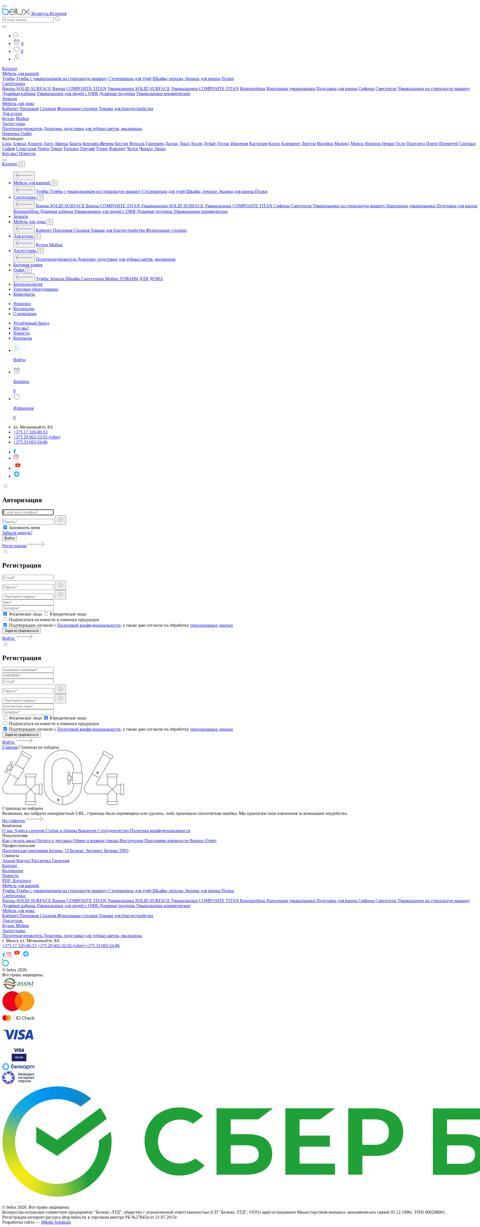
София (8, 148)
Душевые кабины (19, 93)
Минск (357, 143)
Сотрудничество (114, 830)
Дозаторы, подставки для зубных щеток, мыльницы (93, 128)
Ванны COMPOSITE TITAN (79, 88)
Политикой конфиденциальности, (89, 625)
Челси (132, 148)
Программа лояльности (167, 840)
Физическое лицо (25, 614)
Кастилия (258, 143)
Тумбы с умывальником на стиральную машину (61, 78)
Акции (9, 860)
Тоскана (71, 148)
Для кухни (12, 113)
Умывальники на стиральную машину (434, 88)
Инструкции (131, 840)
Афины (61, 143)
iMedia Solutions (56, 1222)
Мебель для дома (18, 103)
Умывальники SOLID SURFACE (139, 88)
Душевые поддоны (117, 93)
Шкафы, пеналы (167, 78)
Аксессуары (13, 123)
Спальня (48, 108)
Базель (75, 143)
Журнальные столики (77, 108)
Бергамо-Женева (98, 143)
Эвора (160, 148)
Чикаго (146, 148)
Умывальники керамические (163, 93)
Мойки (22, 118)
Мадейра (325, 143)
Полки (227, 78)
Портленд (415, 143)
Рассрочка (41, 860)
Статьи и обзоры (61, 830)
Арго (48, 143)
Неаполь (373, 143)
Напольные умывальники (290, 88)
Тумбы (8, 78)
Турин (102, 148)
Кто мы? (10, 153)
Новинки (11, 133)
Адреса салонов (29, 830)
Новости (27, 153)
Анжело (34, 143)
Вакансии (88, 830)
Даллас (171, 143)
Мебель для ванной (20, 73)
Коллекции (12, 870)
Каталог (10, 68)
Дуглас (223, 143)
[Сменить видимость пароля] (60, 520)
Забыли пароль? (17, 532)
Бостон (121, 143)
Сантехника (13, 83)
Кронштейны (252, 88)
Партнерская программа (25, 850)
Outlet (26, 133)
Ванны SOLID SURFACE (26, 88)
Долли (196, 143)
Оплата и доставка (54, 840)
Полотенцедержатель (22, 128)
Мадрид (341, 143)
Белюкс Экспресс (87, 850)
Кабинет (10, 108)
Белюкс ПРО (116, 850)
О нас (8, 830)
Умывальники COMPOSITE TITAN (205, 88)
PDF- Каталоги (16, 880)
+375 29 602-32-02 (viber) (62, 945)
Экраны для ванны (202, 78)
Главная (10, 747)
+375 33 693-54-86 (103, 945)
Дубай (210, 143)
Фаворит (117, 148)
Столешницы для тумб (129, 78)
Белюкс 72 (59, 850)
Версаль (137, 143)
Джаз (184, 143)
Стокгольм (26, 148)
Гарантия (60, 860)
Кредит (23, 860)
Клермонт (290, 143)
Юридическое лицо (68, 614)
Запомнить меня (24, 527)
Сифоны (366, 88)
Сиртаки (467, 143)
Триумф (87, 148)
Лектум (308, 143)
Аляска (19, 143)
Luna (6, 143)
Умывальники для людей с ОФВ (67, 93)
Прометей (448, 143)
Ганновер (155, 143)
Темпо (43, 148)
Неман (388, 143)
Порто (432, 143)
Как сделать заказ (19, 840)
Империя (239, 143)
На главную (14, 820)
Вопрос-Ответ (203, 840)
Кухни (8, 118)
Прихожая (29, 108)
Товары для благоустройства (126, 108)
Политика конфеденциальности (160, 830)
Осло (400, 143)
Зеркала (9, 98)
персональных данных (211, 625)
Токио (56, 148)
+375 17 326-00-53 (20, 945)
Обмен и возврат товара (96, 840)
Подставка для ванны (336, 88)
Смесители (386, 88)
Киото (274, 143)
